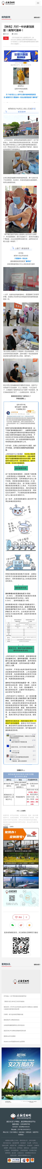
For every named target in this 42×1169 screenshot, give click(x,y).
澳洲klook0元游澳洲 (9, 1036)
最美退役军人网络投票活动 (11, 1020)
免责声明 (35, 1132)
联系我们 (21, 1134)
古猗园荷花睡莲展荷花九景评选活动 (14, 1025)
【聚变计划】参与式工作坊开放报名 (14, 1001)
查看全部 (36, 17)
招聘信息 (28, 1132)
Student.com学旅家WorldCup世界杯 (14, 1041)
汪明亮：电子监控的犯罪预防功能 (13, 1014)
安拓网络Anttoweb (30, 1153)
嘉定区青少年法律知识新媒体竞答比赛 (15, 1030)
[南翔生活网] (8, 3)
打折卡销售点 (14, 1132)
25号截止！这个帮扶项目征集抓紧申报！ (15, 996)
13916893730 (25, 1124)
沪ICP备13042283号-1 (24, 1129)
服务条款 (21, 1132)
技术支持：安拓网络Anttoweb (21, 1127)
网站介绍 (5, 1132)
